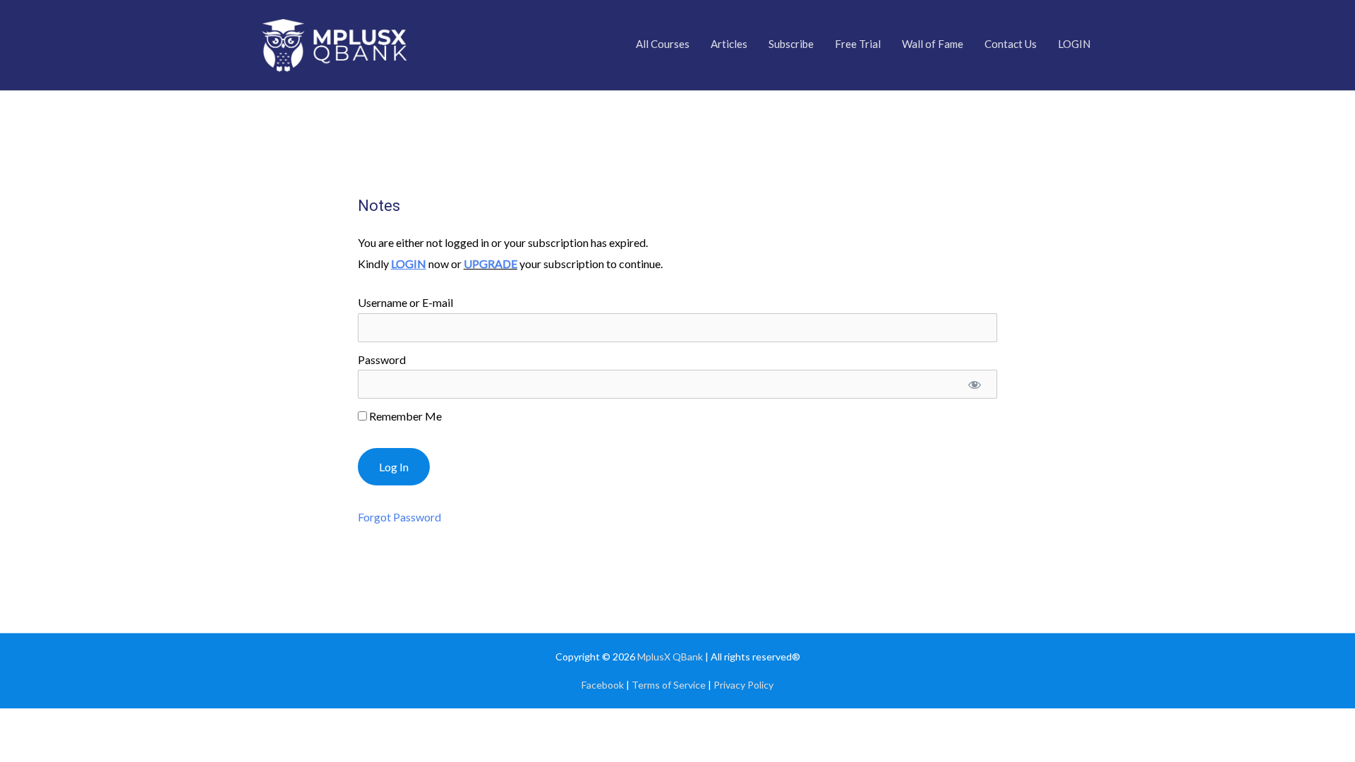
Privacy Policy (743, 685)
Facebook (603, 685)
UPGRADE (490, 263)
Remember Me (404, 416)
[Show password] (975, 384)
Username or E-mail (405, 302)
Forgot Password (399, 517)
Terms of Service (669, 685)
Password (382, 359)
